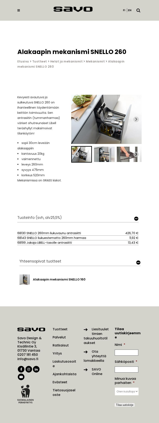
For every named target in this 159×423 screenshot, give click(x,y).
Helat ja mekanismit (66, 61)
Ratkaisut (61, 345)
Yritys (57, 353)
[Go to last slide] (77, 119)
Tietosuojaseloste (64, 392)
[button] (81, 154)
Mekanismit (95, 61)
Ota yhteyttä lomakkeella (95, 356)
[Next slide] (136, 119)
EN (129, 10)
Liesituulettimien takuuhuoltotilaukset (96, 336)
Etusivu (23, 61)
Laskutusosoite (64, 363)
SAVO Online (97, 371)
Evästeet (60, 382)
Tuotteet (39, 61)
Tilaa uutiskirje (124, 404)
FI (124, 10)
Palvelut (59, 337)
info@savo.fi (27, 359)
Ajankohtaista (64, 374)
